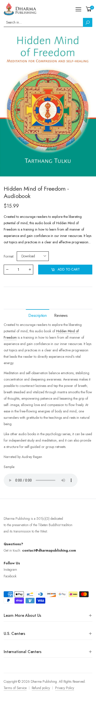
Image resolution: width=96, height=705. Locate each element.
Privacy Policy (64, 687)
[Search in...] (87, 22)
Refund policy (41, 687)
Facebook (10, 576)
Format (9, 256)
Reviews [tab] (61, 315)
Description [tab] (37, 315)
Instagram (10, 569)
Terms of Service (15, 687)
